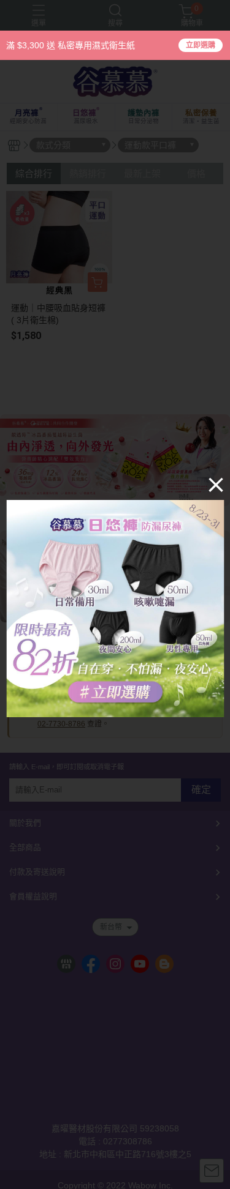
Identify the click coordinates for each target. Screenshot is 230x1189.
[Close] (216, 484)
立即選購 (200, 45)
